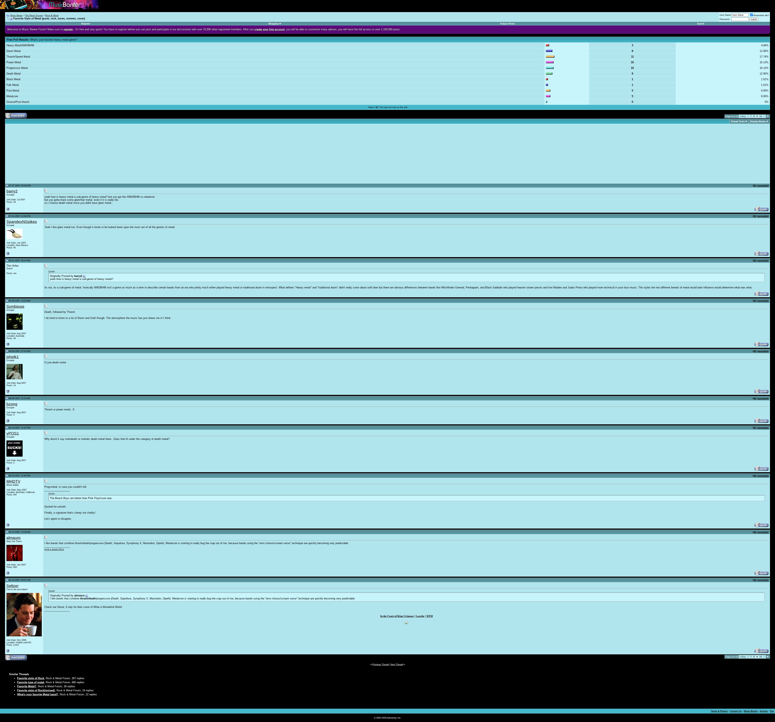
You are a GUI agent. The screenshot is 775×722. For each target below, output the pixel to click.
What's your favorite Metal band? (37, 694)
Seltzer (12, 586)
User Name (725, 15)
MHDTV (13, 481)
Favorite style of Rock (30, 678)
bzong (11, 404)
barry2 (12, 191)
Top (772, 711)
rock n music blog (54, 549)
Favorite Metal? (26, 686)
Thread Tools (738, 121)
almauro (13, 538)
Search (700, 23)
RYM (430, 616)
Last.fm (420, 616)
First (743, 116)
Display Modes (758, 121)
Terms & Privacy (719, 711)
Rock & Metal (52, 15)
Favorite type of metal (30, 682)
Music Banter (16, 15)
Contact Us (736, 711)
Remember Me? (761, 15)
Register (85, 23)
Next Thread (397, 664)
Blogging (274, 23)
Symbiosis (15, 306)
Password (724, 19)
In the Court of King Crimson (397, 616)
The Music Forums (34, 15)
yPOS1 (12, 433)
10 (760, 116)
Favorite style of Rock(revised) (36, 690)
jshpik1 (12, 357)
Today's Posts (507, 23)
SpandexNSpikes (21, 222)
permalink (763, 185)
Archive (764, 711)
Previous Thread (380, 664)
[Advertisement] (40, 153)
